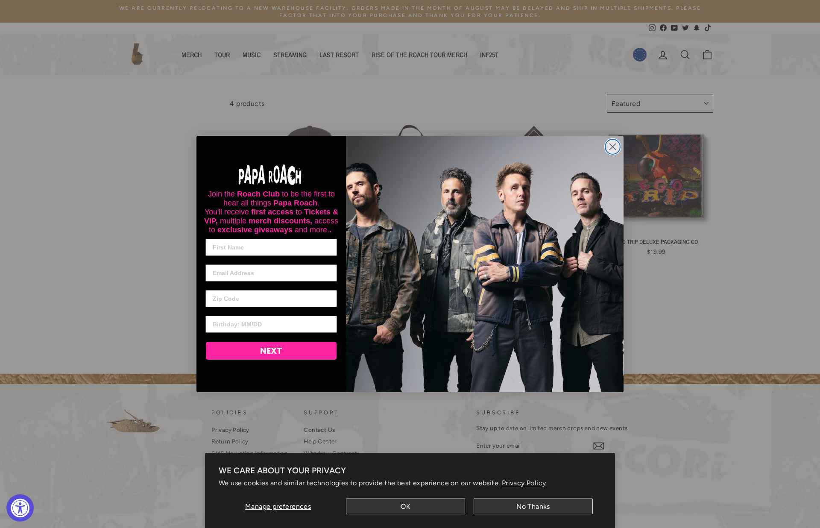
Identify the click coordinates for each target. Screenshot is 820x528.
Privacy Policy (524, 483)
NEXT (271, 351)
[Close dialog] (612, 146)
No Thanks (533, 506)
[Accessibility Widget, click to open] (20, 508)
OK (405, 506)
